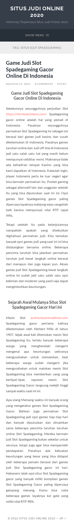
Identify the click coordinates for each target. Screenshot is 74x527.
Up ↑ (62, 518)
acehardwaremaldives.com (49, 318)
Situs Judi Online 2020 (37, 11)
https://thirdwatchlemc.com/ (26, 114)
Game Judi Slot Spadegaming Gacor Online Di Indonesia (30, 69)
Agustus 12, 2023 (18, 83)
